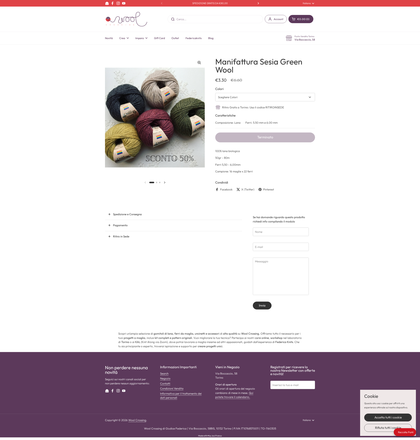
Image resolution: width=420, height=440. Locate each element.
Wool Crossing (137, 420)
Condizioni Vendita (171, 388)
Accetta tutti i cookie (388, 417)
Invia (262, 305)
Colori (219, 89)
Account (278, 19)
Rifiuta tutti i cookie (388, 428)
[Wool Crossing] (126, 19)
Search (164, 373)
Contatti (165, 383)
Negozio (165, 378)
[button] (300, 19)
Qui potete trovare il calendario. (234, 395)
